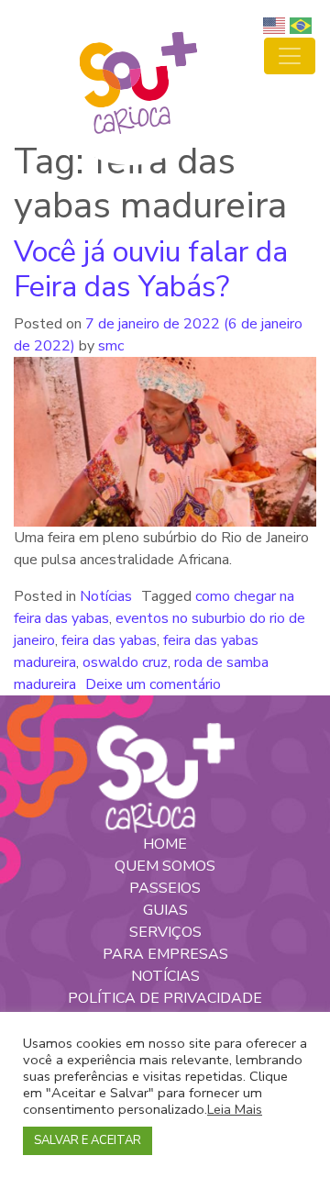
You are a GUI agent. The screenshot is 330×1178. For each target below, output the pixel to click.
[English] (276, 25)
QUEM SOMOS (165, 866)
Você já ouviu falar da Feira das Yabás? (151, 269)
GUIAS (165, 910)
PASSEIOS (165, 888)
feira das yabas (109, 640)
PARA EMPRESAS (165, 954)
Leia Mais (234, 1109)
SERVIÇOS (165, 932)
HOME (165, 844)
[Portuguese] (303, 25)
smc (109, 346)
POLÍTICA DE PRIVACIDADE (165, 998)
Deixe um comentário (153, 684)
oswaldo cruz (125, 662)
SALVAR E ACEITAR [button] (87, 1140)
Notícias (106, 596)
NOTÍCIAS (165, 976)
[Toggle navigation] (289, 56)
